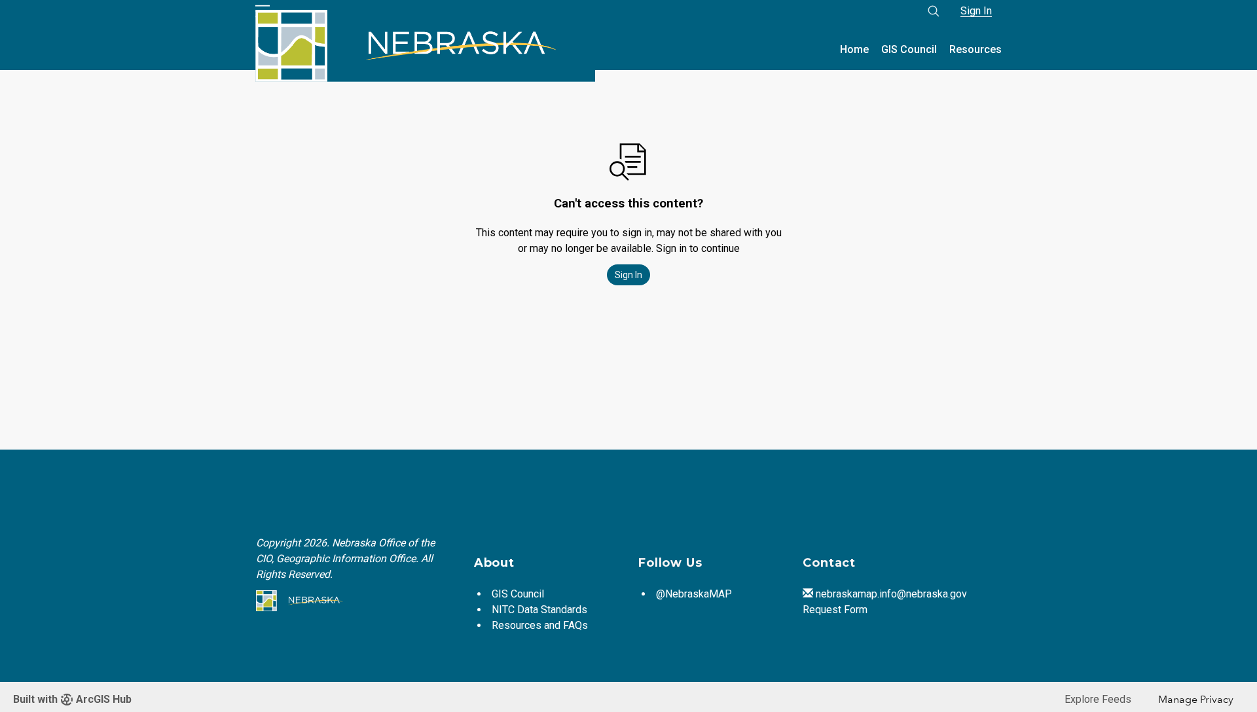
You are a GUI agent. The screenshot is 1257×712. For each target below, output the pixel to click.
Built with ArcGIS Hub (72, 699)
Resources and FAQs (540, 625)
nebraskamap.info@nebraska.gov (891, 594)
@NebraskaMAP (694, 594)
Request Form (835, 609)
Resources (975, 49)
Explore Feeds (1098, 699)
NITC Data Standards (539, 609)
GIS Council (909, 49)
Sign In (976, 11)
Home (854, 49)
